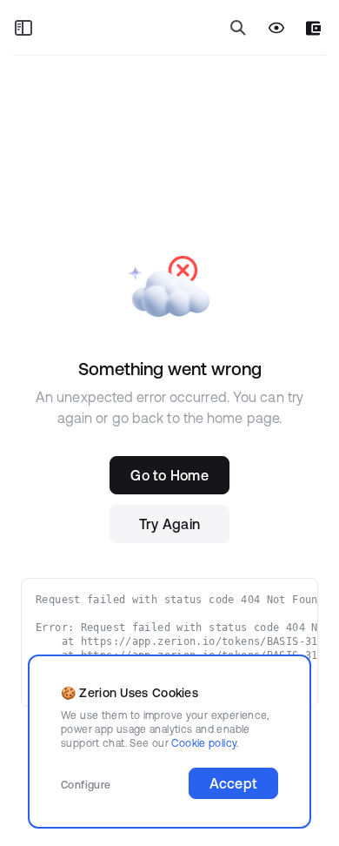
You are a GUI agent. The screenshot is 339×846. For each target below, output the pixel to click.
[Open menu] (23, 27)
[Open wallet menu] (313, 28)
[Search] (238, 27)
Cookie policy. (204, 743)
